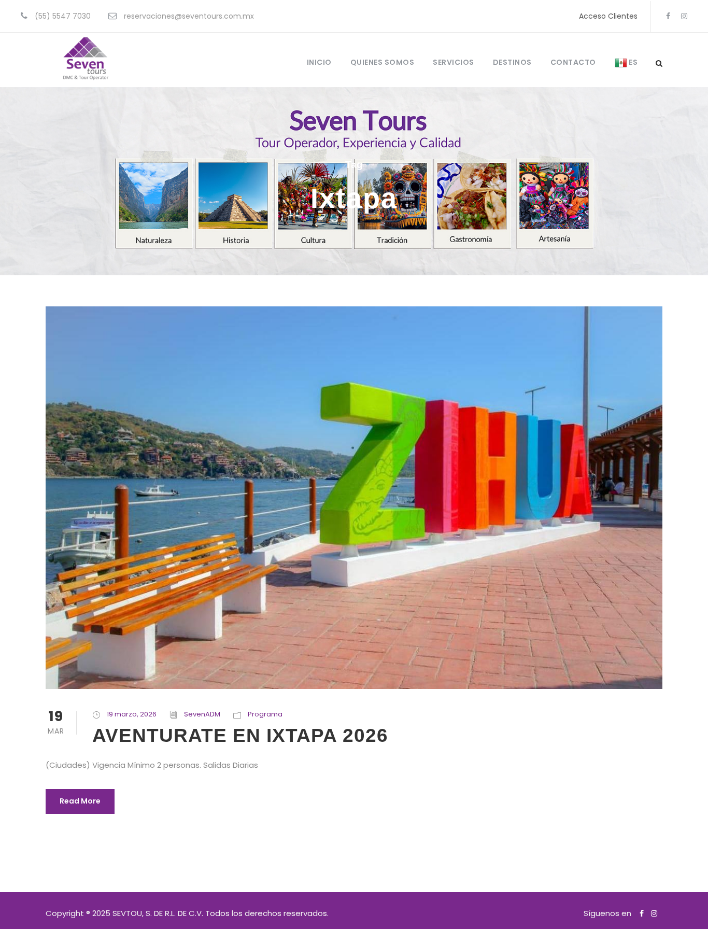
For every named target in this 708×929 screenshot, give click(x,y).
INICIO (319, 62)
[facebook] (668, 16)
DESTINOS (512, 62)
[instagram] (684, 16)
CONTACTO (573, 62)
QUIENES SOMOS (382, 62)
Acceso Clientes (608, 16)
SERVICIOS (453, 62)
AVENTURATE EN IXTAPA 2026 (240, 735)
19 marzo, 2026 (132, 714)
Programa (265, 714)
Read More (80, 801)
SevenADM (202, 714)
